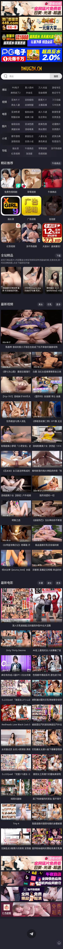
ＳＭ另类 (56, 104)
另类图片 (56, 129)
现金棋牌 (42, 92)
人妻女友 (42, 136)
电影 (4, 114)
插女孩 (15, 148)
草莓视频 (42, 148)
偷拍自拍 (29, 111)
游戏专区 (56, 87)
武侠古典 (56, 136)
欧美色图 (42, 124)
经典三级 (29, 117)
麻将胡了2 (15, 92)
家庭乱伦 (29, 136)
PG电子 (15, 87)
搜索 (56, 76)
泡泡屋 (29, 153)
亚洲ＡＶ (15, 99)
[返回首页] (59, 943)
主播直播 (42, 104)
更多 (58, 304)
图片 (4, 126)
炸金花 (29, 92)
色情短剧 (42, 153)
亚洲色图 (29, 124)
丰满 (41, 582)
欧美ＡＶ (42, 99)
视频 (4, 102)
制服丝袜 (15, 117)
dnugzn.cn (31, 69)
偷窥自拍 (15, 124)
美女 (41, 304)
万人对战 (42, 87)
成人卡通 (42, 111)
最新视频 (7, 304)
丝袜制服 (29, 104)
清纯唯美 (29, 129)
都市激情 (15, 136)
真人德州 (29, 87)
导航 (4, 150)
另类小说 (29, 141)
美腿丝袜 (15, 129)
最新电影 (7, 583)
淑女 (49, 582)
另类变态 (56, 117)
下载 (58, 255)
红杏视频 (15, 153)
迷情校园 (15, 141)
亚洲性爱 (15, 111)
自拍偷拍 (29, 99)
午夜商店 (29, 148)
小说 (4, 138)
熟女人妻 (15, 104)
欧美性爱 (56, 111)
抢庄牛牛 (56, 92)
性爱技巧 (56, 141)
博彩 (4, 89)
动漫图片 (56, 124)
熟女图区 (42, 129)
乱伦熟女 (42, 117)
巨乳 (49, 304)
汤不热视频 (56, 148)
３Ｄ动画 (56, 99)
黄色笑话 (42, 141)
